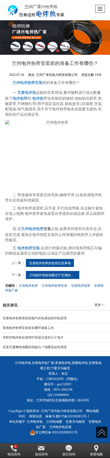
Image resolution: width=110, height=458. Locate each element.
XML (22, 416)
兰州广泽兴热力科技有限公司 (61, 411)
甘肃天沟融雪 (75, 422)
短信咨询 (41, 454)
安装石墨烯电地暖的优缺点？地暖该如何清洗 (35, 347)
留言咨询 (68, 454)
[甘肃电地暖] (55, 37)
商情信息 (35, 416)
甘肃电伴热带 (80, 285)
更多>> (100, 305)
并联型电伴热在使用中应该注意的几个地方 (33, 337)
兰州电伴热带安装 (54, 285)
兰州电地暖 (54, 422)
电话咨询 (13, 454)
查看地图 (96, 454)
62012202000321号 (56, 432)
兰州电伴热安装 (60, 427)
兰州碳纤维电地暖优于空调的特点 (53, 275)
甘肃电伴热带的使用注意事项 (50, 263)
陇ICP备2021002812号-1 (72, 416)
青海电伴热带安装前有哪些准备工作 (28, 328)
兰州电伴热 (35, 422)
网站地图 (92, 411)
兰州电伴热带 (28, 285)
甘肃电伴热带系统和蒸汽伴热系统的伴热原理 (35, 318)
